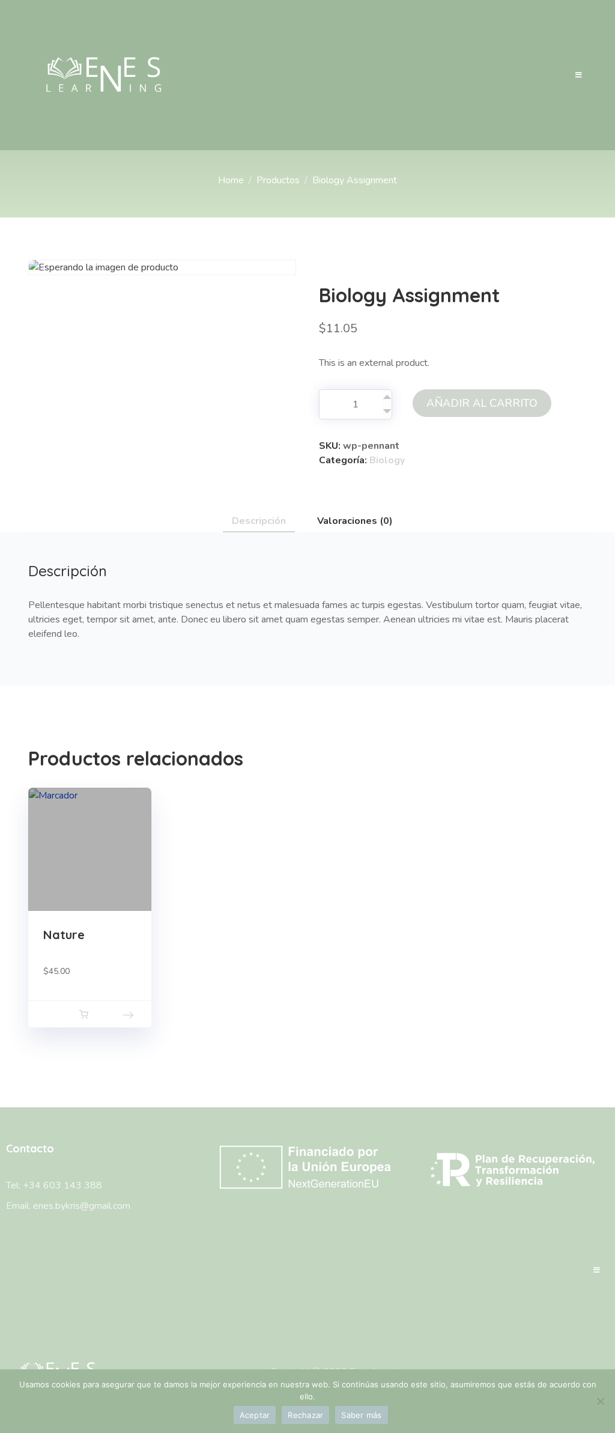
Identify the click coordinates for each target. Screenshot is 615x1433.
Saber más (361, 1415)
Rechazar (305, 1415)
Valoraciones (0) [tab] (355, 521)
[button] (83, 1014)
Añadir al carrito (482, 403)
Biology (387, 460)
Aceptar (255, 1415)
